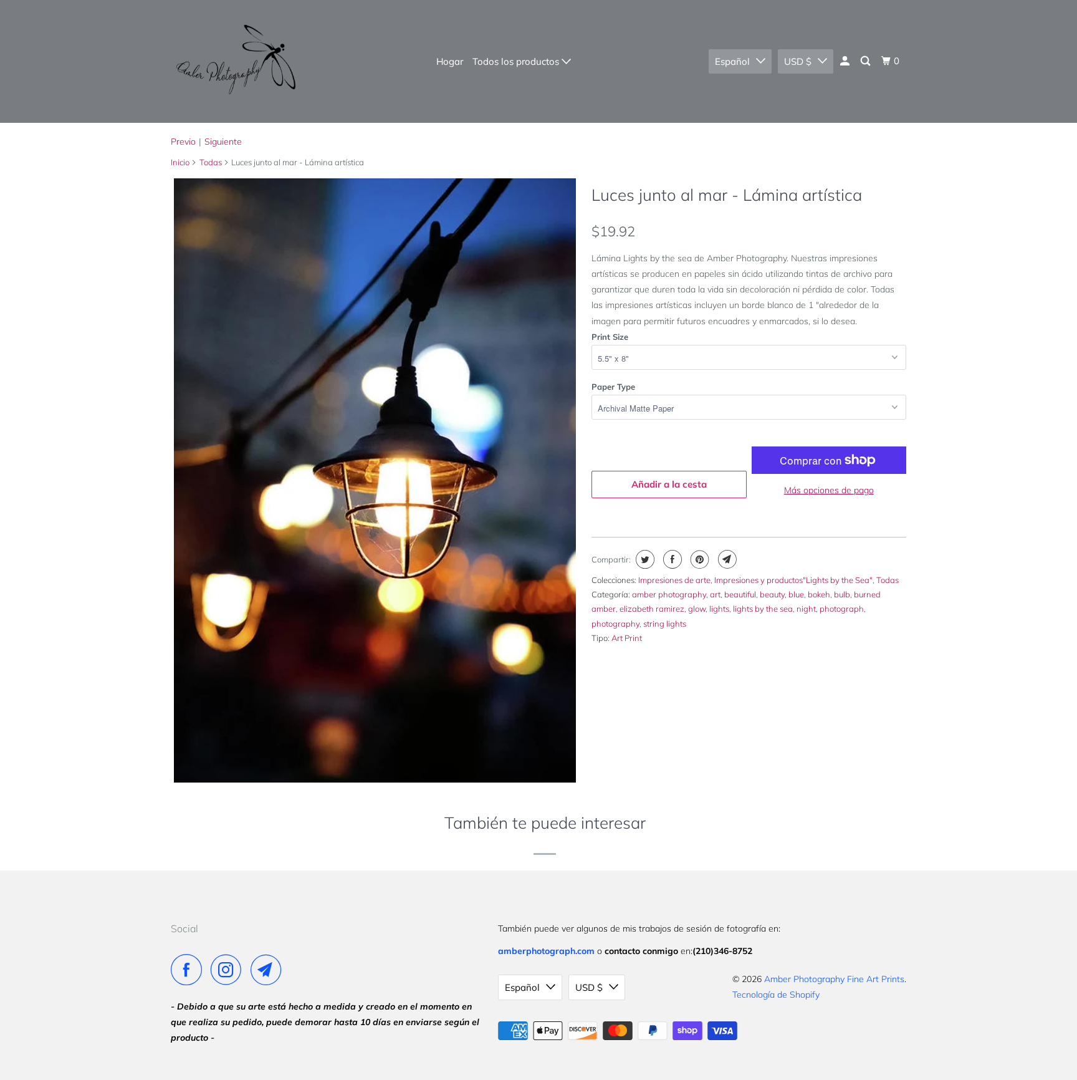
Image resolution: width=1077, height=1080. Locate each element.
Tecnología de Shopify (776, 994)
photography (615, 624)
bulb (842, 594)
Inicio (180, 162)
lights (719, 609)
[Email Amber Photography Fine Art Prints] (269, 969)
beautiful (740, 594)
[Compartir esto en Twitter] (643, 559)
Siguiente (223, 141)
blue (796, 594)
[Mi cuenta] (846, 61)
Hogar (449, 61)
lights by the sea (763, 609)
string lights (664, 624)
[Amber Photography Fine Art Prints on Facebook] (189, 969)
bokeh (819, 594)
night (806, 609)
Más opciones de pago (829, 490)
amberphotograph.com (546, 951)
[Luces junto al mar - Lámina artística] (375, 480)
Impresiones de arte (674, 580)
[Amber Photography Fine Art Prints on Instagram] (229, 969)
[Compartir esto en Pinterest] (698, 559)
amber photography (669, 594)
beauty (772, 594)
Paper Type (613, 387)
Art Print (626, 638)
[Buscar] (866, 61)
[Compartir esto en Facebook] (671, 559)
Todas (210, 162)
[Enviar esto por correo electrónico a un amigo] (726, 559)
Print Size (609, 337)
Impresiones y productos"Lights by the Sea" (793, 580)
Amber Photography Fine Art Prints (834, 979)
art (715, 594)
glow (697, 609)
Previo (183, 141)
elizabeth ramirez (652, 609)
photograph (842, 609)
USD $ (797, 61)
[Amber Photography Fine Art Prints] (235, 61)
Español (732, 61)
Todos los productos (517, 61)
